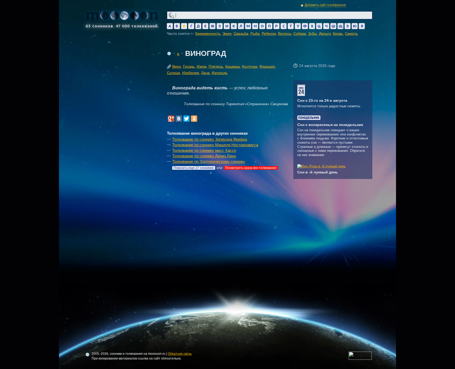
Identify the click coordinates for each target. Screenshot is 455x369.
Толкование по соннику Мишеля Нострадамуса (215, 145)
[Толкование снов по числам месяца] (301, 95)
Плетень (216, 66)
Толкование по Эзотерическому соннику (208, 161)
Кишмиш (232, 66)
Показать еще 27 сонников (194, 168)
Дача (205, 73)
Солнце (173, 73)
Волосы (284, 33)
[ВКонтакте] (179, 118)
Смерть (351, 33)
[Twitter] (186, 118)
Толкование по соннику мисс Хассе (204, 150)
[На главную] (169, 53)
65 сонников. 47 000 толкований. (122, 25)
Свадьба (241, 33)
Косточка (249, 66)
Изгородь (220, 73)
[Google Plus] (171, 118)
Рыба (255, 33)
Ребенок (269, 33)
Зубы (312, 33)
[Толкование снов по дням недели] (308, 119)
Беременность (207, 33)
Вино (176, 66)
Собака (299, 33)
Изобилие (190, 73)
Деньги (325, 33)
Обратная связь (180, 354)
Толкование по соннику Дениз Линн (204, 156)
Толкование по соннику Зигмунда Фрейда (209, 139)
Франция (267, 66)
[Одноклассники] (194, 118)
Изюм (201, 66)
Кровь (338, 33)
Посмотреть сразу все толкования (250, 168)
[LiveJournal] (202, 118)
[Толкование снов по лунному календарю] (321, 166)
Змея (226, 33)
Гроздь (189, 66)
